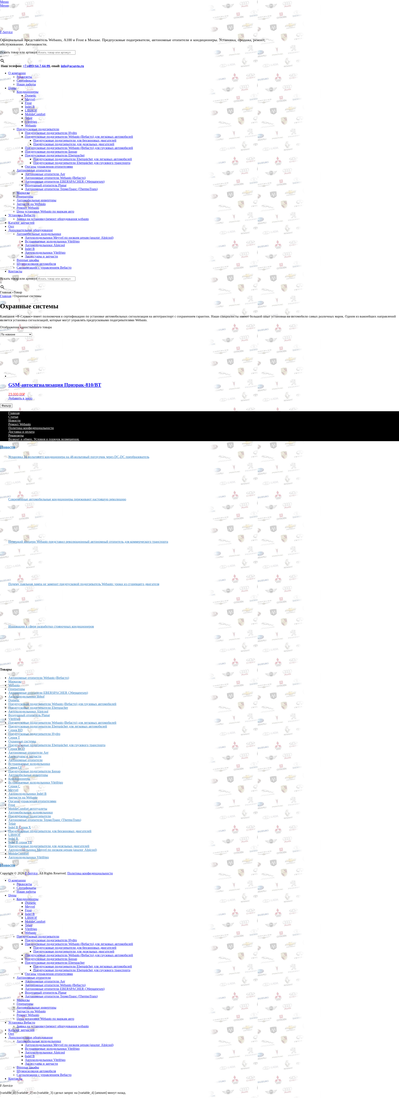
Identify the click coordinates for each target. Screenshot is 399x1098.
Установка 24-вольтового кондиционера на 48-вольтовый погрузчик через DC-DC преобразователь (78, 457)
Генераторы (25, 196)
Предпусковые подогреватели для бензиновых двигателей (74, 140)
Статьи (13, 417)
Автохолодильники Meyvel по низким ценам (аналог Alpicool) (69, 237)
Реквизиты (24, 77)
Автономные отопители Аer (45, 174)
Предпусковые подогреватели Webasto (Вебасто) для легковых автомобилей (79, 136)
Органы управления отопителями (49, 166)
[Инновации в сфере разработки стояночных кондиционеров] (23, 646)
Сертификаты (26, 80)
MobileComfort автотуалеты (27, 808)
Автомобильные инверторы (36, 200)
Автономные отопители (34, 170)
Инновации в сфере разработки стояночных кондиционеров (51, 626)
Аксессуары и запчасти (41, 256)
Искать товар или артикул (18, 52)
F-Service (6, 32)
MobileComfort (35, 114)
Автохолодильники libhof (26, 696)
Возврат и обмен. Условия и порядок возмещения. (43, 439)
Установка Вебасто (21, 215)
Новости (14, 420)
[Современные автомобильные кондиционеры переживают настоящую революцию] (23, 518)
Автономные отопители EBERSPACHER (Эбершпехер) (65, 181)
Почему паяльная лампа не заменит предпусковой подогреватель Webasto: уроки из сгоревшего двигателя (83, 584)
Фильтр (6, 405)
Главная (5, 296)
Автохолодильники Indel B (27, 793)
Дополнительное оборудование (30, 230)
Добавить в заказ (20, 398)
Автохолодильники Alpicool (45, 245)
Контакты (15, 271)
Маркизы (23, 192)
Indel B (30, 106)
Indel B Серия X (19, 827)
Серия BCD (16, 749)
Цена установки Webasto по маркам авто (45, 211)
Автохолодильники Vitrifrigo (45, 252)
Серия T (14, 737)
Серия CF (15, 767)
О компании (17, 73)
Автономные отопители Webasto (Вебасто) (55, 178)
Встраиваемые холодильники (29, 764)
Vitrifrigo (31, 121)
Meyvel (30, 99)
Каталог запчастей (21, 222)
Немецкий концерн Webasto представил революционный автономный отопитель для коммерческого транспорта (88, 541)
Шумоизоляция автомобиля (36, 264)
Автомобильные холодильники (39, 234)
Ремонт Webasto (28, 207)
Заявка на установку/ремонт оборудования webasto (53, 219)
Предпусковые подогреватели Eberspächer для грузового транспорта (81, 163)
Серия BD (15, 730)
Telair (28, 118)
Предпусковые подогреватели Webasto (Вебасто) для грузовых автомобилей (79, 148)
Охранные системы (22, 741)
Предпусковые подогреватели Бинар (51, 151)
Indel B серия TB (20, 842)
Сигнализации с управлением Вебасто (44, 267)
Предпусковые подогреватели (38, 129)
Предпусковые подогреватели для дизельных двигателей (73, 144)
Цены (12, 88)
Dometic (30, 95)
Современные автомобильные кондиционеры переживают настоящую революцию (67, 499)
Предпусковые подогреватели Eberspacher (55, 155)
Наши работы (26, 84)
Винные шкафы (28, 260)
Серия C (14, 786)
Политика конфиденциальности (31, 428)
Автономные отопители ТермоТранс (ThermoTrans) (61, 189)
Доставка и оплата (21, 431)
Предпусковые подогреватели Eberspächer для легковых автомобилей (82, 159)
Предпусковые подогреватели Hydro (51, 133)
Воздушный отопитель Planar (45, 185)
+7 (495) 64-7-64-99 (36, 66)
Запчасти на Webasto (31, 204)
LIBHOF (31, 110)
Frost (28, 103)
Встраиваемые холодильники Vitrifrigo (52, 241)
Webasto (30, 125)
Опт (11, 226)
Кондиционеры (27, 92)
